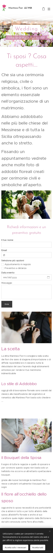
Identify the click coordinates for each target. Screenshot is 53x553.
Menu (49, 9)
